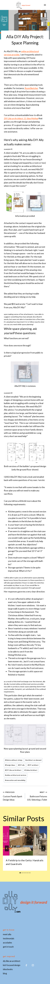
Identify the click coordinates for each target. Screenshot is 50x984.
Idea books (8, 969)
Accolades (7, 942)
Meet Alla (7, 934)
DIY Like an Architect (13, 770)
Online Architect (30, 770)
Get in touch (8, 946)
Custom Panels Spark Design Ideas (12, 796)
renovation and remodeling (15, 780)
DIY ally (21, 765)
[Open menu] (45, 5)
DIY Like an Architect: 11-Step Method (21, 118)
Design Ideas (10, 765)
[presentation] (25, 841)
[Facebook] (26, 965)
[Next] (43, 848)
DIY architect (33, 765)
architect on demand (33, 760)
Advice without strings (13, 760)
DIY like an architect (11, 961)
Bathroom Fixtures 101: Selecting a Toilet (37, 796)
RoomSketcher (31, 88)
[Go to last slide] (7, 848)
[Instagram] (32, 965)
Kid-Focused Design (11, 965)
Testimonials (8, 938)
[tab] (20, 872)
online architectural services (15, 775)
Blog (5, 973)
